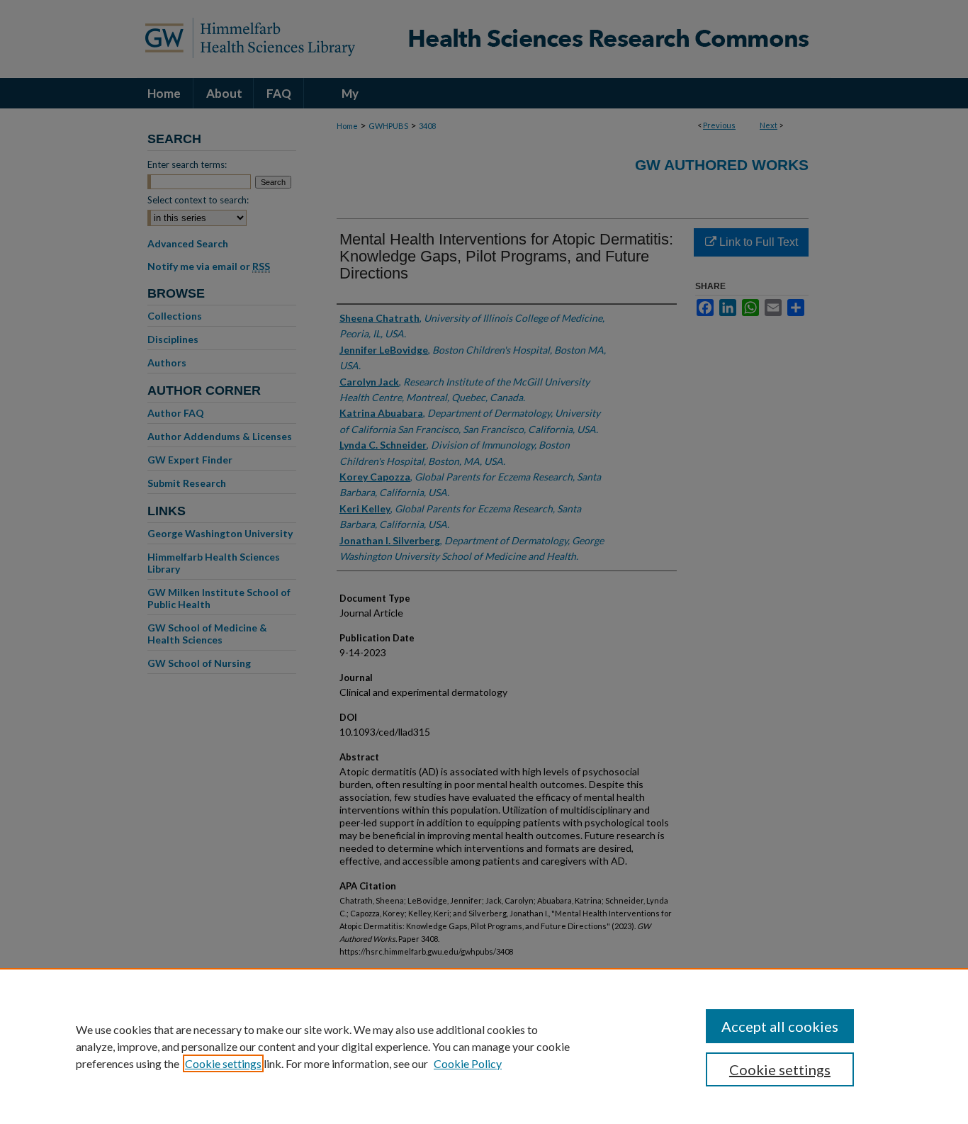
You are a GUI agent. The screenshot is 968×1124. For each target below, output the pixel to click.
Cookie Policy (468, 1063)
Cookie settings (223, 1063)
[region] (484, 1046)
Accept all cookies (779, 1026)
